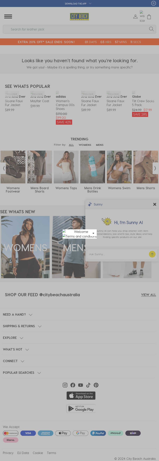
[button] (93, 232)
